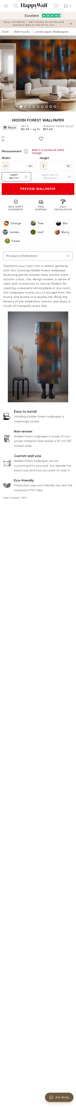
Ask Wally (62, 1097)
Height (44, 158)
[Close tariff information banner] (71, 23)
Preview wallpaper (38, 189)
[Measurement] (25, 151)
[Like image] (41, 139)
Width (6, 158)
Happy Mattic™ (14, 177)
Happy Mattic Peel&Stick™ (50, 177)
